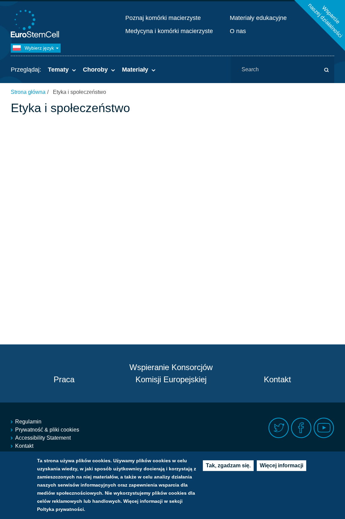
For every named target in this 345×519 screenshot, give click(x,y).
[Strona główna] (36, 24)
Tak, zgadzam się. (228, 465)
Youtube (324, 428)
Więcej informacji (281, 465)
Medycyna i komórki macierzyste (169, 31)
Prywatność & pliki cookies (47, 430)
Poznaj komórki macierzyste (163, 18)
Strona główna (28, 92)
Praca (64, 379)
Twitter (279, 428)
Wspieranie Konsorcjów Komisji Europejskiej (171, 373)
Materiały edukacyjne (258, 18)
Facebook (301, 428)
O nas (238, 31)
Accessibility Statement (43, 438)
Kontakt (277, 379)
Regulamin (28, 421)
